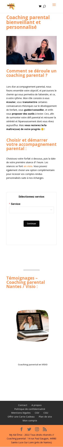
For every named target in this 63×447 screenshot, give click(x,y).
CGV (37, 412)
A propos (37, 405)
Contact (22, 405)
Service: (16, 204)
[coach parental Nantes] (31, 63)
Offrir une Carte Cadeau (21, 416)
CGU (45, 412)
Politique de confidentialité (29, 409)
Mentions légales (21, 412)
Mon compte (30, 420)
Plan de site (45, 416)
